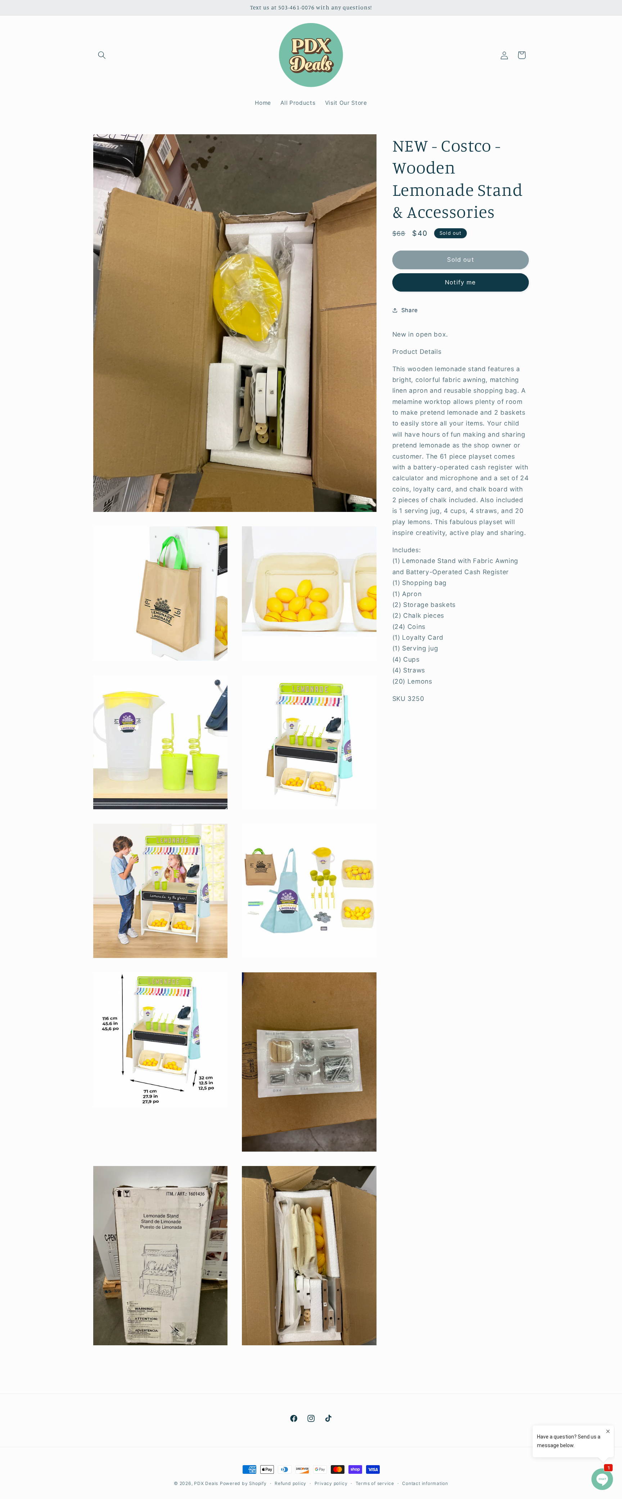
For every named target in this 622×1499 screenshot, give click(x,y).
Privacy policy (331, 1483)
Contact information (425, 1483)
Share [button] (409, 309)
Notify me (460, 281)
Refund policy (290, 1483)
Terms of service (375, 1483)
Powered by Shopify (243, 1483)
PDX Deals (206, 1483)
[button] (102, 55)
